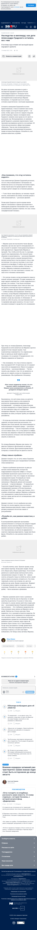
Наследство (20, 646)
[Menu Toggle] (2, 26)
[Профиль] (35, 26)
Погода (23, 23)
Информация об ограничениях (18, 891)
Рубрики (5, 843)
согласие (17, 7)
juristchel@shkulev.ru (18, 876)
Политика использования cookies (18, 894)
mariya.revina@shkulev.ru (13, 884)
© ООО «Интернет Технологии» (18, 918)
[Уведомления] (31, 26)
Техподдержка (7, 852)
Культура (29, 646)
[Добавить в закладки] (29, 56)
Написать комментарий (13, 56)
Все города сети (7, 865)
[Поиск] (27, 26)
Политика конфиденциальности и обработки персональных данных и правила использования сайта (18, 899)
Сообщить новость (8, 838)
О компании (6, 856)
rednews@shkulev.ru (26, 874)
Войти (7, 692)
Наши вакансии (7, 861)
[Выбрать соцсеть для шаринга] (34, 56)
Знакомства (16, 23)
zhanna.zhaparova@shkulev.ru (13, 882)
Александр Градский (8, 646)
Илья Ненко (11, 639)
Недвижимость (6, 23)
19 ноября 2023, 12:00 (6, 50)
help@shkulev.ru (22, 878)
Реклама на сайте (8, 847)
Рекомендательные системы (19, 896)
